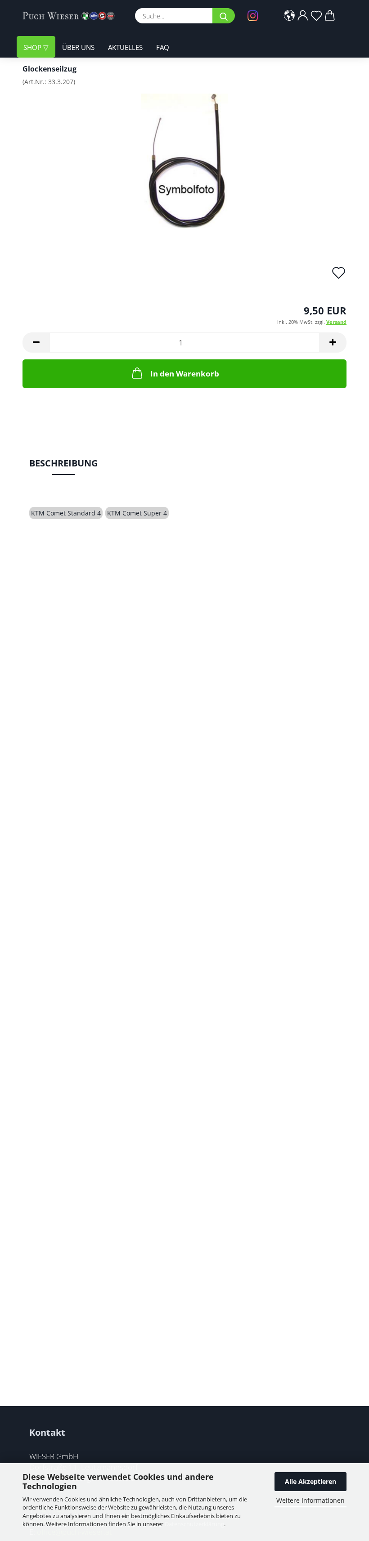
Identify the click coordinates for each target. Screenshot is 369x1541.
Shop (33, 47)
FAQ (162, 47)
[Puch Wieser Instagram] (255, 15)
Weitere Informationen (310, 1500)
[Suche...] (223, 15)
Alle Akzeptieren (310, 1481)
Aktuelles (125, 47)
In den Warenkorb (184, 373)
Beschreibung (63, 463)
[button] (289, 15)
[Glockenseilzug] (185, 160)
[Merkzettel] (316, 15)
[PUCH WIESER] (72, 15)
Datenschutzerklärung (194, 1524)
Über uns (78, 47)
